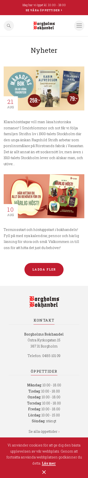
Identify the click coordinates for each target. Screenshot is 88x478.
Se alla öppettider (43, 431)
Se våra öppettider (43, 10)
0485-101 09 (51, 355)
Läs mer (49, 463)
